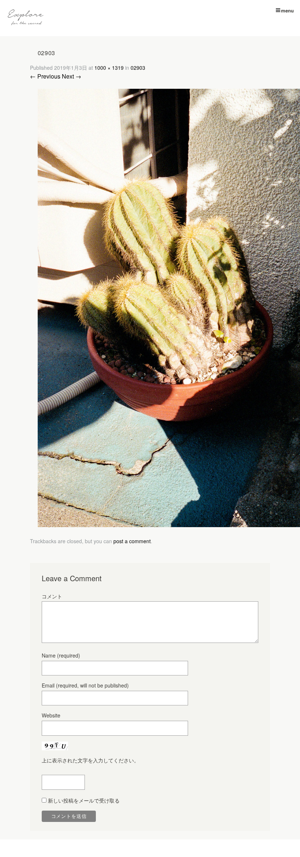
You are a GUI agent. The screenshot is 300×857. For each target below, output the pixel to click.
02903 (138, 67)
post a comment (132, 541)
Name (61, 655)
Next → (71, 76)
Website (51, 715)
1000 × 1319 (109, 67)
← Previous (45, 76)
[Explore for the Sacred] (25, 18)
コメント (52, 596)
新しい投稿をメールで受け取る (84, 800)
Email (85, 685)
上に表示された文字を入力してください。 (90, 760)
